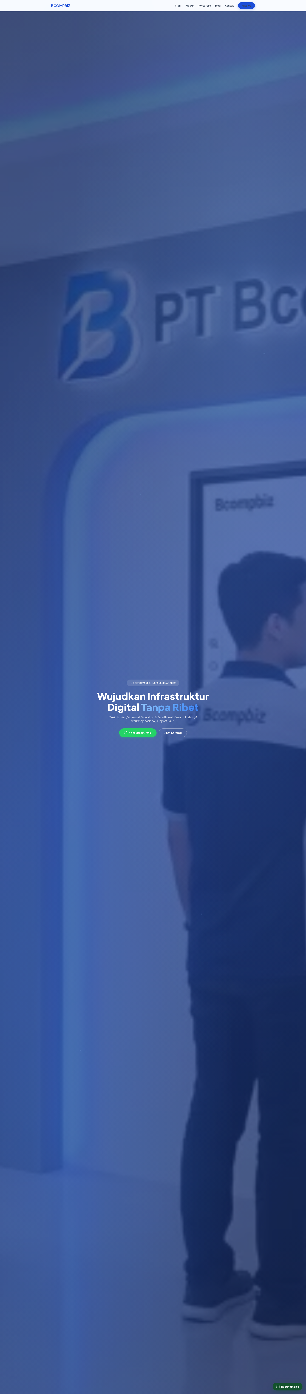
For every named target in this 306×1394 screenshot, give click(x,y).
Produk (189, 5)
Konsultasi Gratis (140, 732)
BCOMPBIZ (60, 5)
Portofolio (205, 5)
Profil (178, 5)
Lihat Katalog (173, 732)
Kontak (229, 5)
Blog (218, 5)
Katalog (246, 5)
